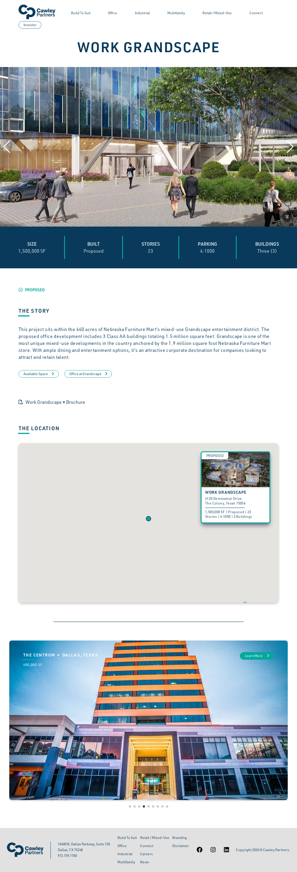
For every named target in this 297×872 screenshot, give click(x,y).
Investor (30, 25)
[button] (148, 518)
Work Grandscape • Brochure (55, 402)
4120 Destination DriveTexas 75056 (225, 500)
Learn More (254, 656)
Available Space (35, 374)
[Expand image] (287, 216)
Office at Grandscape (85, 374)
